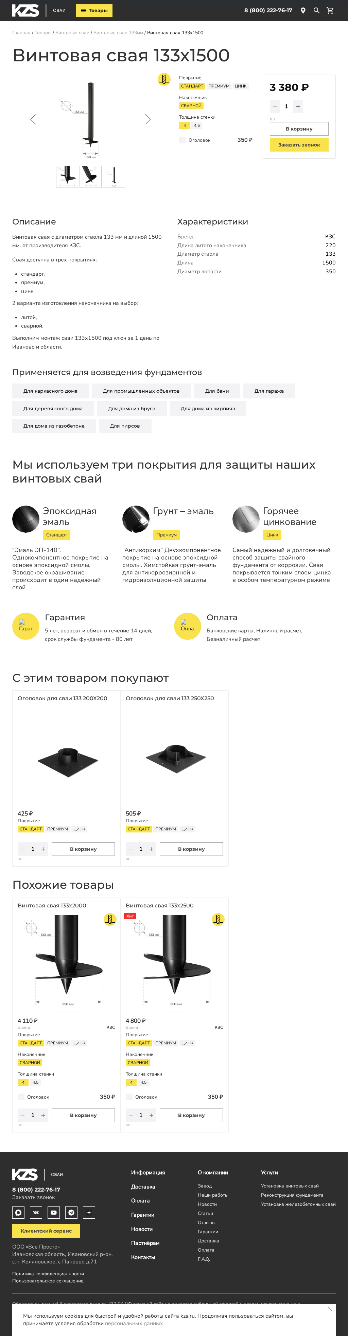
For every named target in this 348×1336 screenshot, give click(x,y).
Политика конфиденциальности (48, 1273)
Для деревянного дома (53, 409)
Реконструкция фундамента (292, 1195)
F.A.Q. (204, 1259)
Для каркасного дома (50, 391)
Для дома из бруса (131, 409)
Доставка (143, 1187)
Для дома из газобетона (54, 426)
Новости (142, 1229)
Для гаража (269, 391)
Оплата (140, 1200)
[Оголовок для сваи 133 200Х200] (66, 756)
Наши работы (213, 1195)
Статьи (205, 1213)
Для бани (217, 391)
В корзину (83, 849)
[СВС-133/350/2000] (66, 963)
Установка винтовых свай (290, 1185)
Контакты (143, 1257)
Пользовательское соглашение (48, 1280)
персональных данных (134, 1323)
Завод (205, 1185)
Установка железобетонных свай (298, 1204)
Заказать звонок (299, 145)
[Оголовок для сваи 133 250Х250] (174, 756)
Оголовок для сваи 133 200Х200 (62, 698)
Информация (148, 1172)
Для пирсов (125, 426)
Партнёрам (145, 1243)
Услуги (269, 1172)
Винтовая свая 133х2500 (160, 905)
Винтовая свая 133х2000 (52, 905)
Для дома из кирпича (208, 409)
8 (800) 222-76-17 (268, 10)
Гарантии (142, 1215)
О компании (213, 1172)
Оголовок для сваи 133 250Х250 (170, 698)
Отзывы (206, 1222)
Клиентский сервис (46, 1231)
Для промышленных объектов (141, 391)
